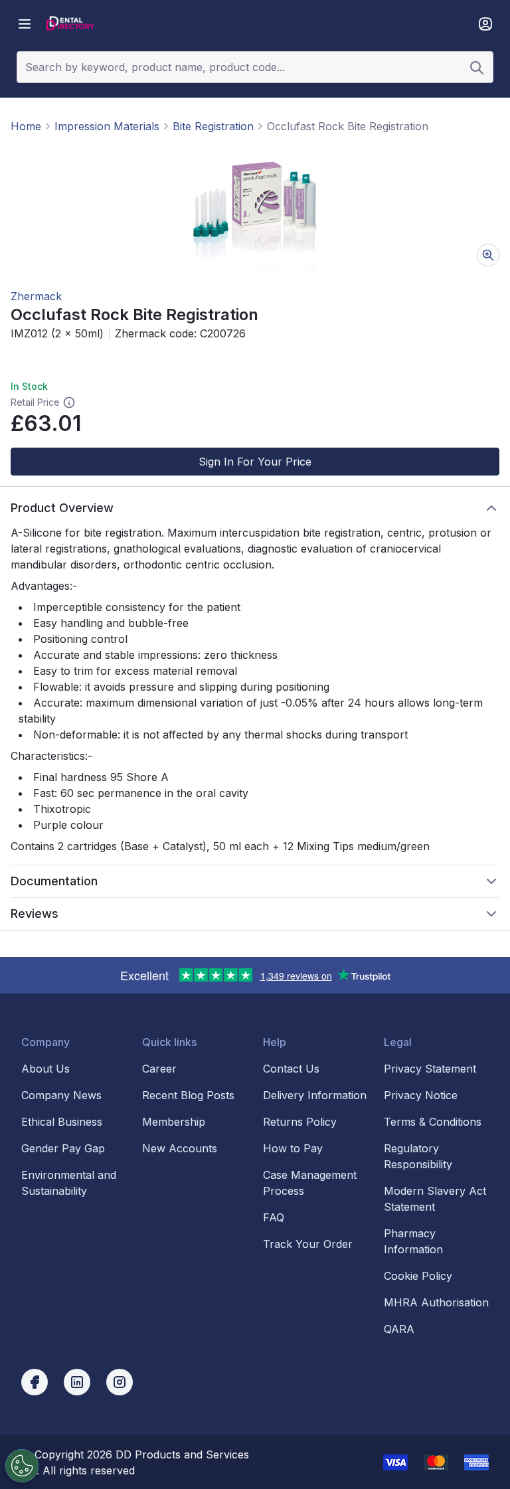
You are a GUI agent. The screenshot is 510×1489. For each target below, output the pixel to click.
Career (159, 1068)
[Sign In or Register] (485, 24)
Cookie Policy (418, 1275)
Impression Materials (106, 126)
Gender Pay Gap (63, 1148)
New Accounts (179, 1148)
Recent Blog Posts (188, 1095)
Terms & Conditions (432, 1121)
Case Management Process (310, 1182)
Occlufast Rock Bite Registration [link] (347, 126)
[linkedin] (77, 1382)
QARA (399, 1329)
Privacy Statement (430, 1068)
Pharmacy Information (413, 1241)
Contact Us (291, 1068)
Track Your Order (308, 1244)
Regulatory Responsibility (418, 1156)
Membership (173, 1121)
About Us (45, 1068)
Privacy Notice (421, 1095)
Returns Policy (300, 1121)
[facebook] (34, 1382)
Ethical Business (61, 1121)
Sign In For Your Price (255, 461)
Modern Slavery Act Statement (435, 1198)
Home (26, 126)
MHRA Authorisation (436, 1302)
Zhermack (36, 296)
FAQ (273, 1217)
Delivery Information (315, 1095)
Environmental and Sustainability (68, 1182)
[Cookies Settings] (22, 1465)
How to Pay (293, 1148)
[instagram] (119, 1382)
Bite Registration (213, 126)
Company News (61, 1095)
